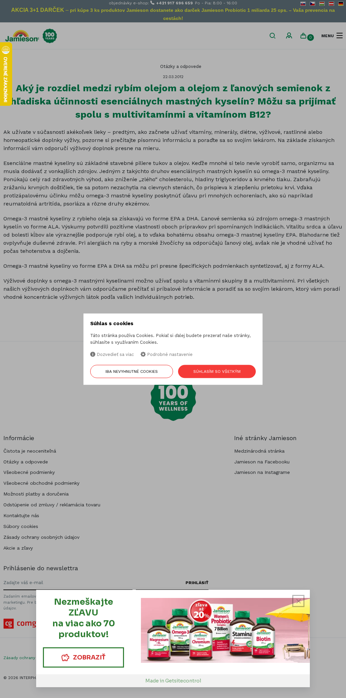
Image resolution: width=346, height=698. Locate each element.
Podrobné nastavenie (169, 354)
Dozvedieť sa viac (114, 354)
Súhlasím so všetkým (217, 371)
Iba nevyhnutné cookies (131, 371)
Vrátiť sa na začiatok (309, 688)
